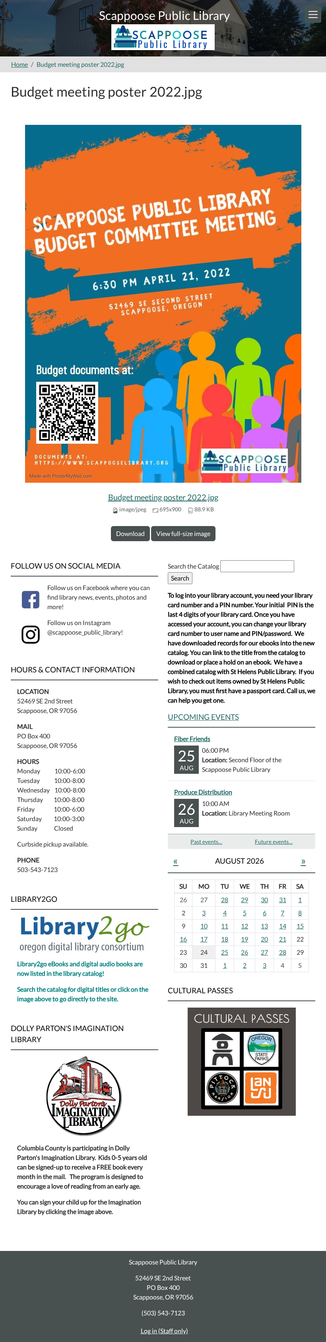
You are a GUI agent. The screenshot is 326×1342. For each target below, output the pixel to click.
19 (244, 939)
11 (224, 926)
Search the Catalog (194, 566)
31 (282, 899)
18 (224, 939)
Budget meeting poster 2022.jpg (163, 497)
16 (183, 939)
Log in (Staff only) (164, 1330)
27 (264, 952)
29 (244, 899)
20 (264, 939)
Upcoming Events (203, 716)
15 (300, 926)
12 (244, 926)
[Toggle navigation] (313, 14)
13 (264, 926)
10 (204, 926)
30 (264, 899)
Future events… (274, 841)
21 (282, 939)
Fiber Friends (192, 738)
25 (224, 952)
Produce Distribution (203, 792)
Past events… (206, 841)
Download (130, 533)
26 (244, 952)
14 (282, 926)
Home (19, 64)
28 (224, 899)
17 (204, 939)
